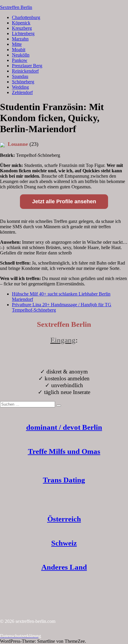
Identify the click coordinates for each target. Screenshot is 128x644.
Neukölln (20, 54)
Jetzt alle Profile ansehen (64, 201)
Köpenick (21, 22)
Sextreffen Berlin (16, 7)
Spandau (20, 76)
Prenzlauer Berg (27, 65)
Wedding (20, 87)
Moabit (18, 49)
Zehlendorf (22, 92)
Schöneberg (23, 81)
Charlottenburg (26, 17)
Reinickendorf (25, 71)
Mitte (17, 44)
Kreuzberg (22, 28)
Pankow (19, 60)
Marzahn (20, 38)
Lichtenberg (23, 33)
